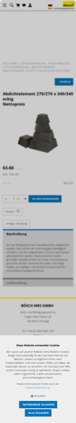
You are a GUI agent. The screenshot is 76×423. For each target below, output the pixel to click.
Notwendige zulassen (38, 404)
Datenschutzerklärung (38, 387)
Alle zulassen (38, 413)
